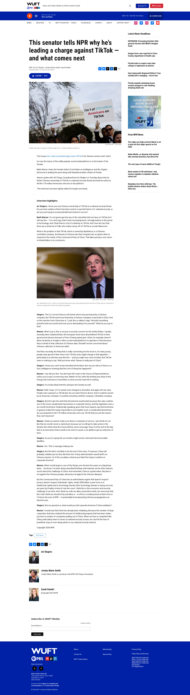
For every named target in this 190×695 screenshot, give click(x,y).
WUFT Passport (62, 23)
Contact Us (77, 654)
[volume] (36, 16)
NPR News (39, 535)
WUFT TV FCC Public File (140, 659)
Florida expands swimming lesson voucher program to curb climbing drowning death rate (141, 85)
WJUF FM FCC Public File (140, 661)
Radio (73, 23)
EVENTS (98, 23)
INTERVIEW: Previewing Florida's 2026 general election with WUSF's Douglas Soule (143, 43)
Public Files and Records (140, 654)
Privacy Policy (136, 649)
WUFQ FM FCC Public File (140, 663)
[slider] (39, 16)
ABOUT (109, 23)
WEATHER (40, 23)
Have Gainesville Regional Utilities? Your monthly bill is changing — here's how (144, 74)
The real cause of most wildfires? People (144, 164)
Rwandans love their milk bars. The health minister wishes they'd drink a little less (142, 186)
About (76, 649)
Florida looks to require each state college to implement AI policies (141, 64)
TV (50, 23)
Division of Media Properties (49, 689)
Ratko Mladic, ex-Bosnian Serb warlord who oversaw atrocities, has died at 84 (143, 155)
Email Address (36, 626)
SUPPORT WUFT (123, 23)
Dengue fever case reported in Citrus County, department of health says (142, 54)
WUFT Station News (81, 659)
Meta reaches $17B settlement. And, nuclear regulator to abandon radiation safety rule (143, 174)
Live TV (143, 5)
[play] (29, 16)
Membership (107, 649)
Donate (157, 6)
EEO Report (136, 665)
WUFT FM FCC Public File (140, 658)
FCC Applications (137, 666)
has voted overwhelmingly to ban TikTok (64, 156)
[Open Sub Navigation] (33, 23)
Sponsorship (107, 654)
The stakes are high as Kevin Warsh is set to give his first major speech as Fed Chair (144, 144)
